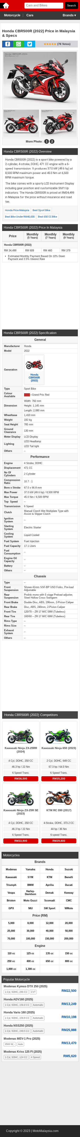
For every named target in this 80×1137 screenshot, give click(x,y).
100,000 (30, 938)
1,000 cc (11, 968)
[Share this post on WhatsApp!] (18, 46)
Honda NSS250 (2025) (18, 1025)
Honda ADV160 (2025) (18, 999)
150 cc (69, 953)
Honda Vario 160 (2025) (19, 1012)
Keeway (68, 892)
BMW (30, 885)
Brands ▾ (69, 15)
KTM (49, 877)
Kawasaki (11, 877)
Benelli (69, 877)
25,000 (11, 930)
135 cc (49, 953)
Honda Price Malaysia (17, 210)
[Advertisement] (40, 295)
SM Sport (49, 908)
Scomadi (49, 900)
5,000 (11, 923)
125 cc (30, 953)
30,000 (30, 930)
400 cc (30, 961)
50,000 (69, 930)
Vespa (11, 892)
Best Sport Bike (41, 210)
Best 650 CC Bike (47, 216)
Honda (49, 869)
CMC (69, 900)
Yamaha (30, 869)
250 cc (11, 961)
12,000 (49, 923)
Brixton (11, 900)
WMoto (69, 908)
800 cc (69, 961)
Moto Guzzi (30, 900)
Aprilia (50, 885)
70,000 (11, 938)
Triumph (11, 885)
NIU (30, 908)
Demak (49, 892)
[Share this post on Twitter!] (29, 46)
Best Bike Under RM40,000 (20, 216)
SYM (30, 877)
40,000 (49, 930)
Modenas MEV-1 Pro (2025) (22, 1038)
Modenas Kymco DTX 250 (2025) (25, 986)
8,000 (30, 923)
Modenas (11, 869)
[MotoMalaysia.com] (5, 8)
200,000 (68, 938)
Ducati (69, 885)
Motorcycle (12, 15)
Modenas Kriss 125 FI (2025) (23, 1051)
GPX (11, 908)
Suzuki (69, 869)
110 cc (11, 953)
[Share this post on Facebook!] (7, 46)
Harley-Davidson (30, 893)
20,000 (69, 923)
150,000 (49, 938)
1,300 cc (30, 968)
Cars (29, 15)
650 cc (49, 961)
